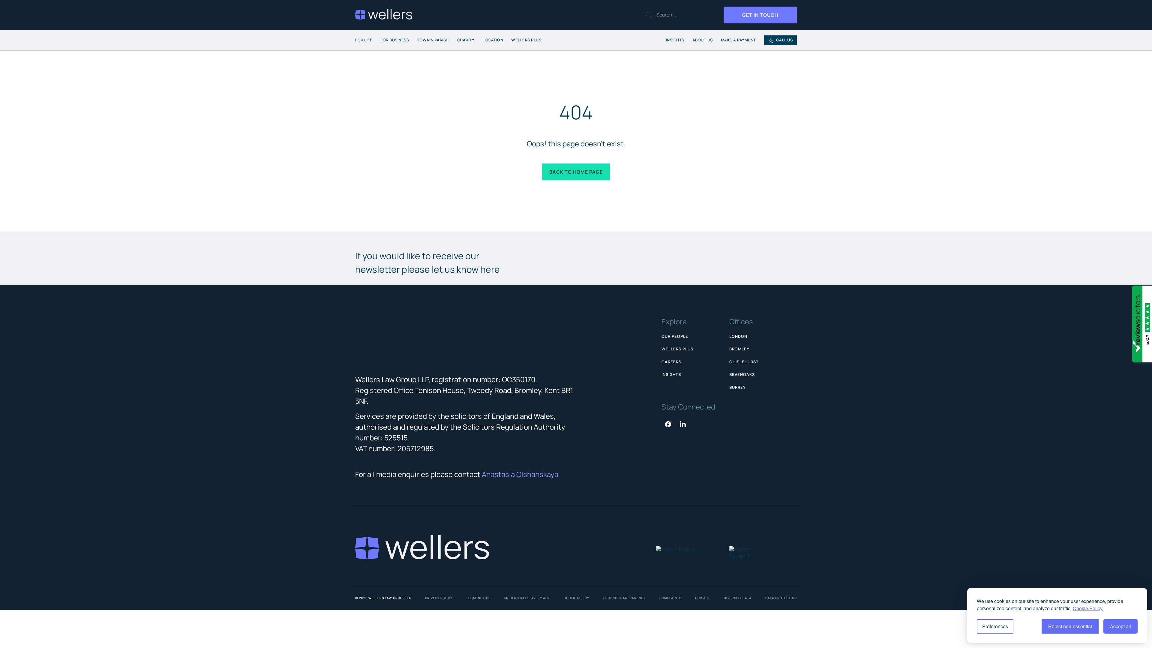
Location (492, 40)
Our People (675, 336)
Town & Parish (433, 40)
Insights (675, 40)
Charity (466, 40)
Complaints (670, 598)
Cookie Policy (576, 598)
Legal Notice (478, 598)
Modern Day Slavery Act (527, 598)
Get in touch (760, 15)
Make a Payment (738, 40)
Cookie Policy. (1088, 608)
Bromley (739, 349)
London (738, 336)
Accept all (1120, 626)
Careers (671, 361)
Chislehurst (744, 361)
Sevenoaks (742, 374)
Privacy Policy (438, 598)
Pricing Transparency (624, 598)
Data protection (781, 598)
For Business (394, 40)
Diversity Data (738, 598)
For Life (363, 40)
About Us (702, 40)
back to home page (576, 172)
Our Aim (702, 598)
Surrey (737, 387)
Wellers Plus (526, 40)
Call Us (784, 40)
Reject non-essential (1070, 626)
